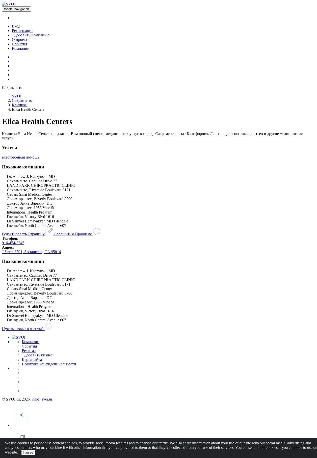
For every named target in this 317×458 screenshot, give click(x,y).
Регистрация (22, 30)
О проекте (20, 39)
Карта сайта (32, 359)
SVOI (16, 96)
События (19, 44)
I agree (28, 452)
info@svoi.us (42, 399)
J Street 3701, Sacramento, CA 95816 (31, 252)
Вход (16, 26)
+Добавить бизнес (37, 355)
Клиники (19, 105)
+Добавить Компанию (31, 35)
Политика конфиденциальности (49, 364)
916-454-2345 (13, 243)
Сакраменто (22, 100)
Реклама (29, 351)
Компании (20, 48)
